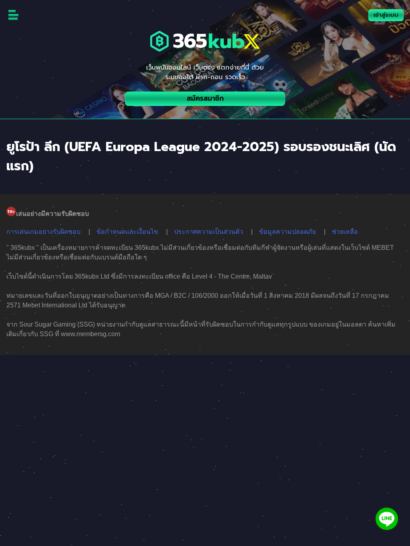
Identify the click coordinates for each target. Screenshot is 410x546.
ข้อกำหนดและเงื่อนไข (127, 231)
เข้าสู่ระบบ (386, 15)
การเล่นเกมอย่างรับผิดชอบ (43, 231)
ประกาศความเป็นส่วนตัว (208, 231)
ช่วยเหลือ (345, 231)
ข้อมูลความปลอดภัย (287, 231)
